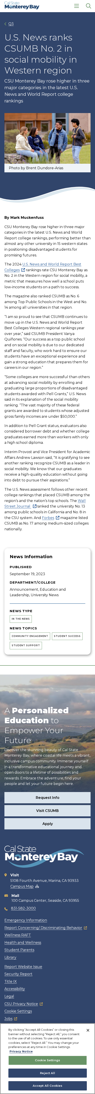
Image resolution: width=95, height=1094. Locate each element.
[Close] (88, 1030)
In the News (21, 618)
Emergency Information (25, 920)
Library (10, 957)
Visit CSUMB (47, 811)
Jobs (8, 1019)
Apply (47, 824)
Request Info (47, 798)
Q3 (11, 24)
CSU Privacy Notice (21, 1004)
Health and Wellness (22, 942)
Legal (9, 996)
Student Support (26, 645)
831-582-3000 (23, 908)
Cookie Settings (18, 1011)
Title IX (10, 981)
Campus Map (22, 886)
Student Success (67, 636)
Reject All (47, 1073)
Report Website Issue (23, 967)
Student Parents (19, 950)
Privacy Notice (21, 1051)
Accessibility (14, 989)
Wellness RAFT (17, 935)
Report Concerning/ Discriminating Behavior (43, 928)
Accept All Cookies (47, 1085)
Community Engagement (30, 636)
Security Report (18, 974)
